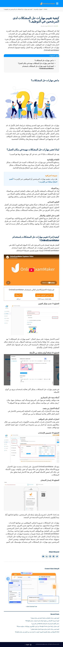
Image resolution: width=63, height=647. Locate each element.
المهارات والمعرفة (38, 9)
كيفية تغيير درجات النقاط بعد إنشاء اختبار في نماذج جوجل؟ (45, 618)
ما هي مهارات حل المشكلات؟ (44, 60)
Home (45, 9)
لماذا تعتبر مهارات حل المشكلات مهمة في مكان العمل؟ (36, 63)
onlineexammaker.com (41, 644)
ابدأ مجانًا (18, 295)
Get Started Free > (31, 606)
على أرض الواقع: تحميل (44, 295)
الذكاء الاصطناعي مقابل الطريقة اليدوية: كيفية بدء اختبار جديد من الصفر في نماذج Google (37, 632)
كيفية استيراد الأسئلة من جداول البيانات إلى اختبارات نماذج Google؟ (42, 621)
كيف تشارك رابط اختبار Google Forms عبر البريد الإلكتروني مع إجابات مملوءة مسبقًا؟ (38, 626)
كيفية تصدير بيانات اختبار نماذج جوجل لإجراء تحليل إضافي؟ (45, 629)
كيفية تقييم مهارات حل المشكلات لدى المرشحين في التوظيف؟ (18, 9)
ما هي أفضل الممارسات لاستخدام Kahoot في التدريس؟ (45, 623)
